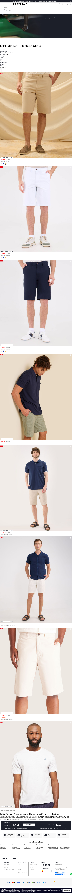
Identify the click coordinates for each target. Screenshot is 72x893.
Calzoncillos (50, 844)
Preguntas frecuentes (21, 867)
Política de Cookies (20, 890)
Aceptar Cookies (67, 890)
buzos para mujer (38, 848)
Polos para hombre (26, 844)
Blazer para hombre (3, 848)
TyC (49, 1)
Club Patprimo (6, 871)
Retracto (19, 871)
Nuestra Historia (7, 864)
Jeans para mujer (26, 847)
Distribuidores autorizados (8, 867)
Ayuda (19, 864)
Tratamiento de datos (33, 866)
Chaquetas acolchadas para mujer (53, 847)
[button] (62, 4)
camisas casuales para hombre (16, 848)
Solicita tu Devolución (21, 866)
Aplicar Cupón (54, 1)
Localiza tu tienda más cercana (9, 866)
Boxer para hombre (39, 844)
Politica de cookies (33, 867)
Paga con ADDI (20, 869)
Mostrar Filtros (3, 51)
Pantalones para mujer (3, 844)
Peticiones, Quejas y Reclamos (22, 872)
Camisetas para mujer (3, 847)
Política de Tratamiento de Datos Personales (32, 890)
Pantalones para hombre (39, 847)
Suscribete (29, 824)
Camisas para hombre (15, 847)
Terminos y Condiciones (33, 864)
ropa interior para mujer (27, 848)
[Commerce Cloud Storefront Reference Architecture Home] (20, 4)
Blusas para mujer (14, 844)
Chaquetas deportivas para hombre (53, 848)
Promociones (32, 869)
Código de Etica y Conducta (9, 869)
